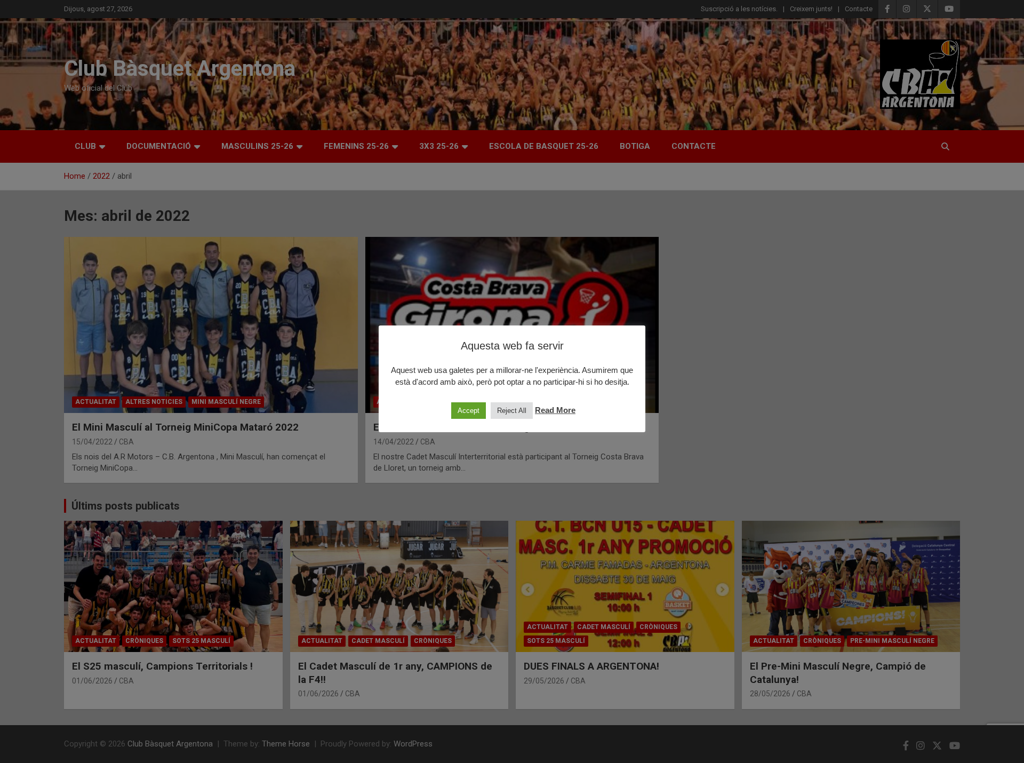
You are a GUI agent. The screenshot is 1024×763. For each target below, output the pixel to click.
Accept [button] (468, 411)
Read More (555, 410)
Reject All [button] (511, 411)
